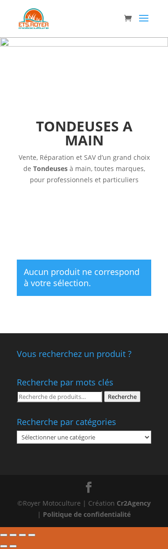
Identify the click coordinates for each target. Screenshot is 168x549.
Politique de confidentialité (87, 514)
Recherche (122, 396)
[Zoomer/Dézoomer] (31, 535)
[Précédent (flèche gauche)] (3, 546)
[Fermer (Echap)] (3, 535)
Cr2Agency (134, 503)
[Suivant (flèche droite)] (13, 546)
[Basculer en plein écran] (22, 535)
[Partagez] (13, 535)
